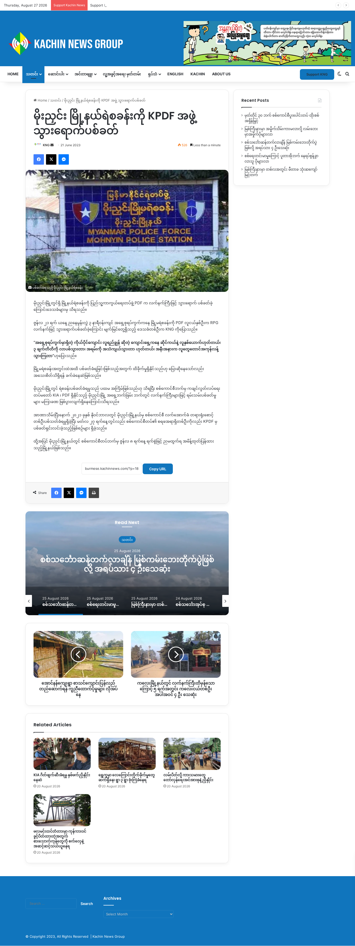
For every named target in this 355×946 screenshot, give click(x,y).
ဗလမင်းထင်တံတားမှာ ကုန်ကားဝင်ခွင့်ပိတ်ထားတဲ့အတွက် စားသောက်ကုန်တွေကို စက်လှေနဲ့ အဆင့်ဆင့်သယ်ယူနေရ (60, 839)
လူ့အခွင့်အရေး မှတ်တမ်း (122, 74)
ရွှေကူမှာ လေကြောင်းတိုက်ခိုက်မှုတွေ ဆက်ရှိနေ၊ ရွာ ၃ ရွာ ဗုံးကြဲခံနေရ (126, 777)
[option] (127, 563)
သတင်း (32, 74)
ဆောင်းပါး (56, 74)
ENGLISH (175, 74)
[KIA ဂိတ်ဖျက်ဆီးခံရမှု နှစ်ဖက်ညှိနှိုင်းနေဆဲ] (62, 754)
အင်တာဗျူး (84, 74)
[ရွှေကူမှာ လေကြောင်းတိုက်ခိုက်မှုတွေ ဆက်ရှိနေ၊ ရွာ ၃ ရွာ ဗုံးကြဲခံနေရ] (127, 754)
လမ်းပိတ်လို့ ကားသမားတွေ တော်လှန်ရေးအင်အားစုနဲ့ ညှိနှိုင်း (188, 777)
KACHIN (197, 74)
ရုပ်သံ (152, 74)
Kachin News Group (109, 936)
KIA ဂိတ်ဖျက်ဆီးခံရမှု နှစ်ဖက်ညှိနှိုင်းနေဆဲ (62, 777)
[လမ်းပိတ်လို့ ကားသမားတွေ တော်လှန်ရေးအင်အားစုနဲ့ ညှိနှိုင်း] (192, 754)
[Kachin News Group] (177, 43)
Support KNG (100, 5)
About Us (221, 74)
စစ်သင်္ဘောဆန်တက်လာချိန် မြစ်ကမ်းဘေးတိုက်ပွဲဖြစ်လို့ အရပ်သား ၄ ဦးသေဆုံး (127, 564)
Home (13, 74)
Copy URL (157, 469)
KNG (46, 145)
